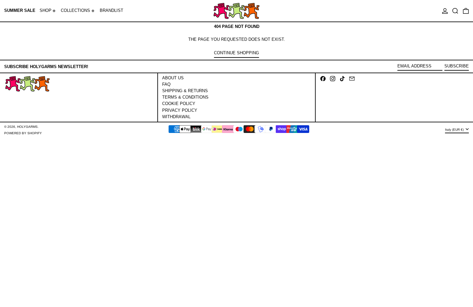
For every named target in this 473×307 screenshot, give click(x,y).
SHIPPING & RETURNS (185, 90)
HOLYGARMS (27, 126)
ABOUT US (173, 77)
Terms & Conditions (185, 97)
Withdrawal (176, 116)
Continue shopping (236, 52)
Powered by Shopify (23, 133)
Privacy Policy (179, 110)
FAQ (166, 84)
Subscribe (456, 66)
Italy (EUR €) (455, 129)
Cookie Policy (178, 103)
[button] (455, 11)
